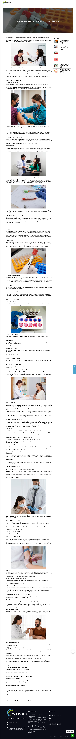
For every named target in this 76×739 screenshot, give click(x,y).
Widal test (24, 70)
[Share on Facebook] (6, 696)
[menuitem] (19, 6)
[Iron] (51, 701)
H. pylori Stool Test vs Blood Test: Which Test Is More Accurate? (64, 41)
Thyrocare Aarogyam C (42, 717)
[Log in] (69, 2)
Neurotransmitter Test (42, 729)
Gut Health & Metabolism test (32, 722)
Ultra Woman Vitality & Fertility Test (32, 717)
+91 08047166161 (54, 717)
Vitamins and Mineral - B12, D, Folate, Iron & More (43, 727)
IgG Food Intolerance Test (32, 719)
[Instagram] (55, 724)
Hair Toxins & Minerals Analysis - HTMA (32, 726)
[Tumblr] (58, 724)
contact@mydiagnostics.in (13, 724)
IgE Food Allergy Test (41, 722)
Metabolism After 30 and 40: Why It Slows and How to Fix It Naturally (65, 70)
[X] (53, 724)
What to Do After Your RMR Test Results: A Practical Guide (64, 65)
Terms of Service (53, 736)
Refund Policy (60, 736)
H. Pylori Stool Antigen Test (33, 729)
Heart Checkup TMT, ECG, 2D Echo (42, 720)
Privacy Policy (66, 736)
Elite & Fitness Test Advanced (31, 732)
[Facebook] (50, 724)
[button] (74, 369)
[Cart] (72, 2)
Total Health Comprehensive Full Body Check (43, 715)
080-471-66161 (65, 2)
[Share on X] (9, 696)
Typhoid (39, 87)
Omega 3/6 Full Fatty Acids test (42, 724)
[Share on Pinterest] (13, 696)
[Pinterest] (60, 724)
